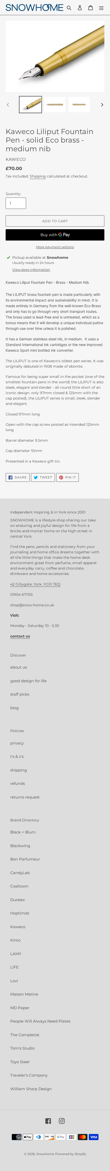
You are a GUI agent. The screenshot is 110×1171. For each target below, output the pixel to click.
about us (18, 667)
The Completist (24, 1034)
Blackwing (20, 845)
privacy (17, 743)
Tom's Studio (22, 1048)
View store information (31, 270)
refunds (17, 783)
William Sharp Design (31, 1088)
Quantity (13, 194)
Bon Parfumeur (25, 859)
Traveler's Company (29, 1075)
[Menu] (101, 7)
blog (14, 707)
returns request (25, 797)
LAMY (15, 953)
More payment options (55, 247)
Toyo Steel (19, 1061)
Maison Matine (24, 994)
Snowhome (45, 1154)
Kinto (15, 940)
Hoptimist (19, 913)
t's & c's (17, 756)
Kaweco (17, 926)
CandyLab (20, 872)
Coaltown (19, 886)
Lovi (14, 980)
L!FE (14, 967)
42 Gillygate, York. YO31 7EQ (35, 584)
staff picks (19, 694)
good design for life (28, 680)
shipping (18, 770)
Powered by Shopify (70, 1154)
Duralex (17, 899)
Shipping (38, 176)
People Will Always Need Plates (40, 1021)
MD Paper (19, 1007)
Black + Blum (23, 832)
